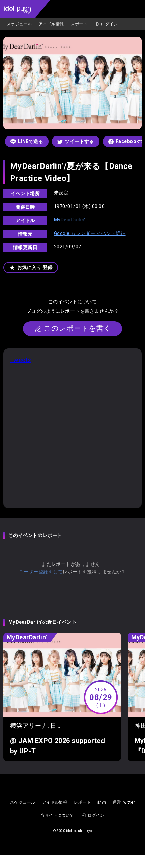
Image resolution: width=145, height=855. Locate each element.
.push (17, 9)
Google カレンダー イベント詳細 (90, 233)
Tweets (20, 359)
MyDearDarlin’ (69, 219)
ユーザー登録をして (41, 571)
